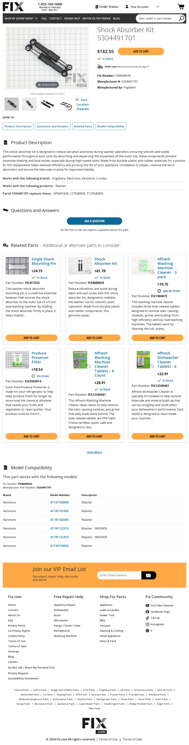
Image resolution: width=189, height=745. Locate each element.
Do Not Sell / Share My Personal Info (26, 667)
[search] (182, 18)
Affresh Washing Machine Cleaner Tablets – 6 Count (104, 364)
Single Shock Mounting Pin (44, 261)
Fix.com (15, 596)
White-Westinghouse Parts (34, 699)
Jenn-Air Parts (165, 690)
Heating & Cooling (111, 630)
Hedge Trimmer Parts (141, 703)
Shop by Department (19, 18)
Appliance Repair (64, 605)
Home (12, 605)
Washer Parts (84, 699)
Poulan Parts (117, 694)
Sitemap (13, 651)
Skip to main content (94, 3)
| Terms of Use (107, 739)
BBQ (102, 620)
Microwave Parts (44, 703)
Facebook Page (160, 611)
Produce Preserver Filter (40, 357)
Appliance (106, 605)
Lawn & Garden (109, 610)
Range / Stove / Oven (67, 625)
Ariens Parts (40, 690)
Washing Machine (65, 636)
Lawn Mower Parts (89, 703)
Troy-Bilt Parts (137, 694)
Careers (13, 661)
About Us (14, 615)
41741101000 (59, 511)
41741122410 (59, 537)
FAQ (44, 18)
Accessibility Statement (23, 678)
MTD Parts (81, 694)
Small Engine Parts (114, 703)
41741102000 (59, 520)
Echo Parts (89, 690)
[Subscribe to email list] (148, 575)
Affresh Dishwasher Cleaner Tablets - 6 (168, 360)
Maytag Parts (64, 694)
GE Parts (125, 690)
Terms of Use (16, 641)
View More (94, 452)
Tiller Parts (94, 708)
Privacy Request (18, 673)
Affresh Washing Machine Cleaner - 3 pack (166, 268)
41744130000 (59, 546)
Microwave (61, 620)
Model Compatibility (110, 126)
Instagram (157, 624)
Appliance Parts (66, 703)
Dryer (57, 615)
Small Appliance (110, 636)
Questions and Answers (53, 126)
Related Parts (83, 126)
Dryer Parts (127, 699)
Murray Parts (99, 694)
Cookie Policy (16, 636)
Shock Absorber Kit (105, 261)
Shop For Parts (113, 596)
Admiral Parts (21, 690)
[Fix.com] (15, 6)
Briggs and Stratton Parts (65, 690)
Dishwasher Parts (63, 699)
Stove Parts (144, 699)
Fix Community (159, 596)
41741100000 (59, 502)
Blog (116, 18)
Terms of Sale (17, 646)
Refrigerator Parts (107, 699)
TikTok (155, 618)
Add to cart (141, 51)
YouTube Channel (162, 605)
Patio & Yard (108, 641)
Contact (55, 18)
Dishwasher (61, 610)
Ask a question (95, 221)
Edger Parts (163, 703)
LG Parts (48, 694)
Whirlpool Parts (157, 694)
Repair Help (72, 18)
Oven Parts (161, 699)
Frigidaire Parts (107, 690)
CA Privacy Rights (19, 630)
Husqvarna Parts (143, 690)
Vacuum (105, 625)
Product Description (18, 126)
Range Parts (23, 703)
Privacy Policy (16, 625)
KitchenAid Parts (30, 694)
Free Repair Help (68, 596)
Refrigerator (62, 630)
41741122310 (59, 528)
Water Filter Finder (96, 18)
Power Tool (107, 615)
